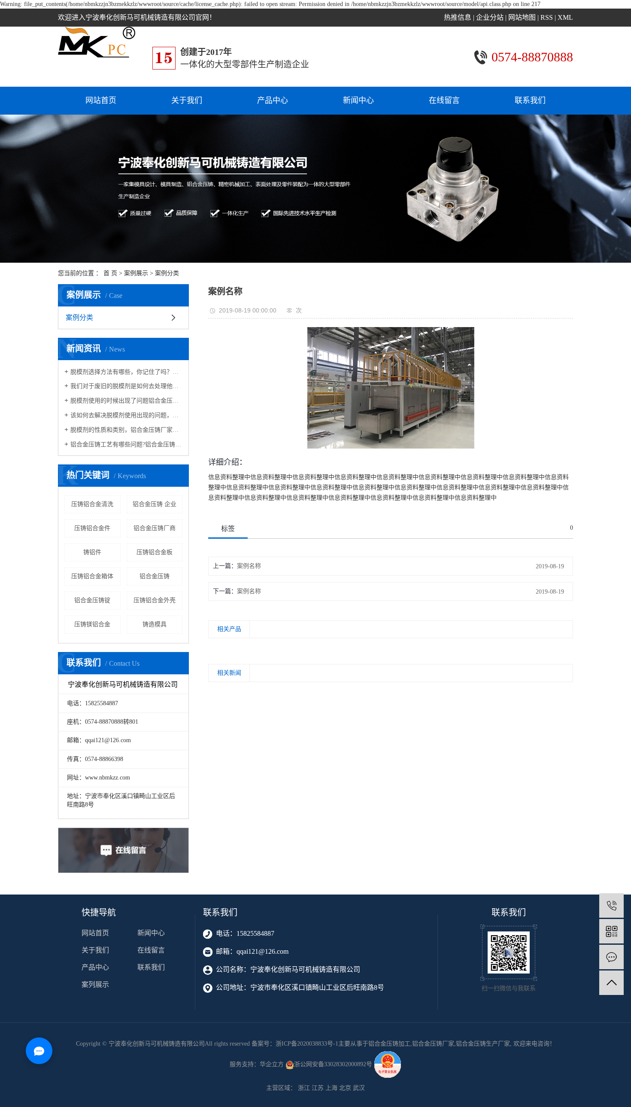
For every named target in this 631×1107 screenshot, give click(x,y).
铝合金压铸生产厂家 (483, 1043)
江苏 (318, 1088)
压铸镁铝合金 (92, 624)
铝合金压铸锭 (92, 600)
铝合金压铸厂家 (433, 1043)
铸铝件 (92, 552)
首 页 (110, 273)
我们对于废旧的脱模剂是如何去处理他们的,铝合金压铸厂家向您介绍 (126, 386)
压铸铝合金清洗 (92, 504)
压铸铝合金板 (155, 552)
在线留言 (444, 100)
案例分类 (167, 273)
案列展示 (95, 984)
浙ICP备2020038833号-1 (307, 1043)
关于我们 (186, 100)
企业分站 (490, 17)
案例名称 (249, 566)
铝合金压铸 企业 (154, 504)
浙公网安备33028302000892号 (334, 1064)
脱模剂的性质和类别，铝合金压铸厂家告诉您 (126, 430)
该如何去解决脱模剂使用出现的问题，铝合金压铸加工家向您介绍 (126, 415)
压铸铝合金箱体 (92, 576)
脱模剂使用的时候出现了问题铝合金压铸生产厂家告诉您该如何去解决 (126, 400)
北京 (345, 1088)
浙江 (304, 1088)
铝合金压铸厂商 (154, 528)
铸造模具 (155, 624)
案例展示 (136, 273)
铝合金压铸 (155, 576)
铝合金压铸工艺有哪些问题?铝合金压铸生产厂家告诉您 (126, 444)
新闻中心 (358, 100)
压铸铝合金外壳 (154, 600)
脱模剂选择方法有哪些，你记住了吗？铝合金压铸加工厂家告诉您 (126, 372)
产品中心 (272, 100)
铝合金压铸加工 (389, 1043)
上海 (331, 1088)
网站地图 (522, 17)
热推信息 (457, 17)
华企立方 (272, 1064)
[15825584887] (611, 905)
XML (565, 17)
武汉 (359, 1088)
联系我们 (530, 100)
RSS (546, 17)
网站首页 (100, 100)
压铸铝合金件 (92, 528)
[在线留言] (611, 957)
